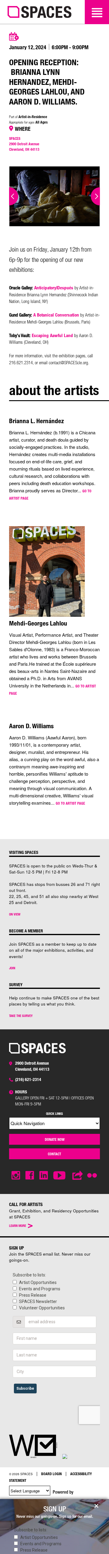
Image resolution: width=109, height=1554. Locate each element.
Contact (54, 1153)
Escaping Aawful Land (52, 335)
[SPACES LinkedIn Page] (43, 1175)
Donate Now (54, 1139)
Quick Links (54, 1113)
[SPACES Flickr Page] (93, 1171)
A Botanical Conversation (56, 314)
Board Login (51, 1473)
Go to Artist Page (70, 803)
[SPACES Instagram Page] (16, 1175)
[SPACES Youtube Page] (60, 1175)
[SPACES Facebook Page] (29, 1175)
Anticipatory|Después (53, 287)
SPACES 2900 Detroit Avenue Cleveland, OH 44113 (24, 144)
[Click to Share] (77, 1175)
